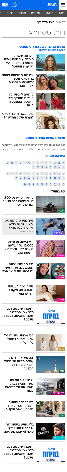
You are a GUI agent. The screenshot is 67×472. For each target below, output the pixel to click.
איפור (41, 144)
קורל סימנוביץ (45, 22)
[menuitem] (49, 13)
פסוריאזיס (43, 149)
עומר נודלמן (59, 149)
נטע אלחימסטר (10, 144)
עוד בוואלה (57, 191)
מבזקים (35, 13)
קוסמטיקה (17, 149)
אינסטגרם (49, 144)
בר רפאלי (60, 144)
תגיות (52, 5)
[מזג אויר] (15, 5)
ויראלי (9, 13)
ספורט (22, 13)
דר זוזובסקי (31, 144)
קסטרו (5, 149)
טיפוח (21, 144)
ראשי (61, 13)
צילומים (30, 149)
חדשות (49, 13)
